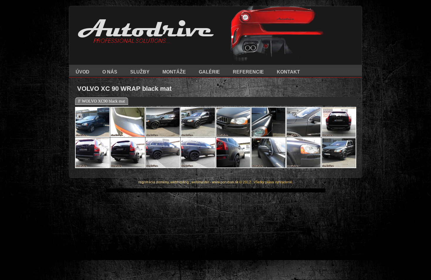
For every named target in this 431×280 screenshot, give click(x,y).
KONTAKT (288, 71)
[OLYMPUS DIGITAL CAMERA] (162, 122)
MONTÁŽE (174, 71)
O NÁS (109, 71)
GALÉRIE (209, 71)
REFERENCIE (248, 71)
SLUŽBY (140, 71)
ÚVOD (82, 71)
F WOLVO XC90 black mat (101, 101)
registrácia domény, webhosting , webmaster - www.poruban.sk (188, 182)
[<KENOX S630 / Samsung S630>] (92, 122)
